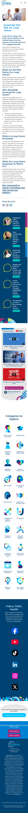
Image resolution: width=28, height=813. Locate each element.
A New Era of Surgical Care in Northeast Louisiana (16, 254)
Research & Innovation (20, 554)
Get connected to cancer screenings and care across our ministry (13, 189)
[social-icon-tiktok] (15, 653)
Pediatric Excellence (8, 536)
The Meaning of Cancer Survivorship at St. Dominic (17, 304)
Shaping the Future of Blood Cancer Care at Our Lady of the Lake (17, 269)
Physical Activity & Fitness (20, 537)
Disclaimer (11, 802)
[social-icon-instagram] (15, 676)
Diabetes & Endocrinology (20, 452)
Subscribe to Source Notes (14, 715)
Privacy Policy (5, 802)
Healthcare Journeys (7, 470)
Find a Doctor (14, 731)
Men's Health (8, 485)
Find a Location (14, 735)
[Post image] (7, 221)
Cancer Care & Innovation (8, 436)
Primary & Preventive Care (7, 555)
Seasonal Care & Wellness (7, 572)
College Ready (20, 435)
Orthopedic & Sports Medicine (8, 520)
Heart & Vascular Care (20, 470)
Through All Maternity (20, 572)
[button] (3, 205)
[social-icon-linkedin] (15, 665)
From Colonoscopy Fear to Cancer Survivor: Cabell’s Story (17, 237)
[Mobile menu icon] (25, 2)
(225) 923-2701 (14, 751)
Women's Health (8, 588)
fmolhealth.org (17, 794)
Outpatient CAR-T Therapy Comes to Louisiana (17, 221)
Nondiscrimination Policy (20, 802)
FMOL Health (11, 391)
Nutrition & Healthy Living (20, 502)
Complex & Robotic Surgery (8, 453)
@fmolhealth (17, 391)
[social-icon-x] (15, 687)
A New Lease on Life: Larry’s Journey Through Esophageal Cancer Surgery (17, 287)
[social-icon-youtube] (14, 641)
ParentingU (20, 518)
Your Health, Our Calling (20, 588)
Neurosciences (7, 502)
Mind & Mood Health (20, 486)
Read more (16, 228)
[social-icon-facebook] (15, 630)
